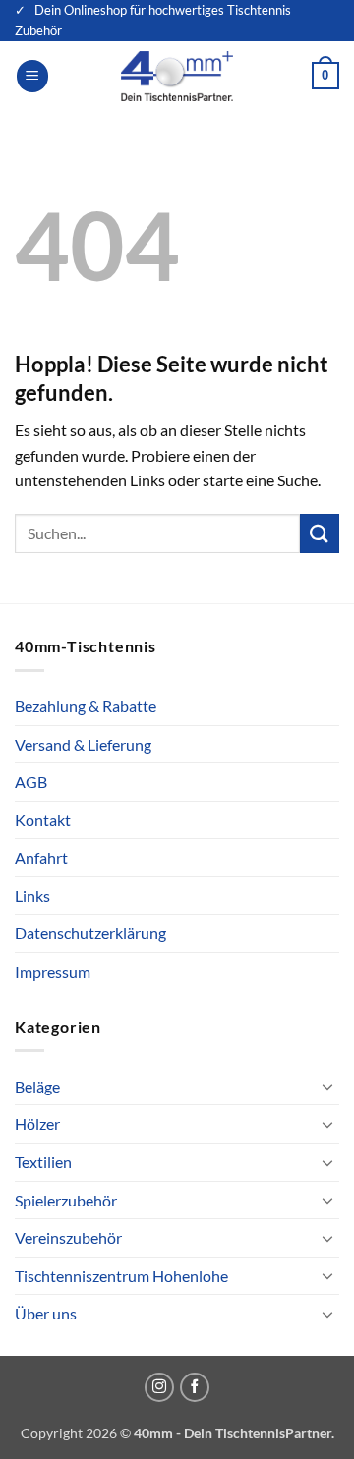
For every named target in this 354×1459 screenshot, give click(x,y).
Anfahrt (41, 857)
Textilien (43, 1161)
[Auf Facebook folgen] (194, 1387)
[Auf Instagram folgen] (159, 1387)
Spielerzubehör (66, 1200)
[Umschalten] (327, 1085)
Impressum (52, 971)
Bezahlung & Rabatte (85, 706)
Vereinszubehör (68, 1237)
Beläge (37, 1086)
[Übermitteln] (319, 533)
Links (32, 895)
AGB (31, 781)
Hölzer (37, 1123)
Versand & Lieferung (83, 744)
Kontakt (43, 820)
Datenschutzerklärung (90, 933)
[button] (32, 76)
